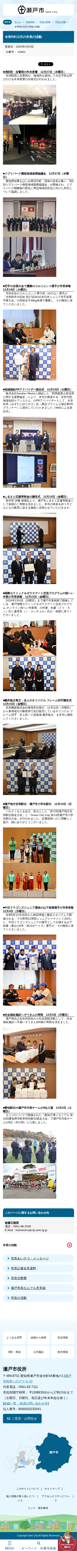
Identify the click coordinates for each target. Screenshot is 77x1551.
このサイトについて (27, 1488)
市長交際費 (19, 1278)
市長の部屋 (44, 22)
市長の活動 (60, 22)
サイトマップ (52, 1488)
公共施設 (38, 1351)
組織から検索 (38, 1337)
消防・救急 (14, 1351)
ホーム (17, 22)
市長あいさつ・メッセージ (30, 1258)
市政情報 (30, 22)
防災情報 (63, 1337)
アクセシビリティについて (56, 1498)
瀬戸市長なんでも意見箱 (28, 1288)
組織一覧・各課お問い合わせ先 (26, 1403)
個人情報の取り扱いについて (20, 1498)
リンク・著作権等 (38, 1508)
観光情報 (63, 1351)
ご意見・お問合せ (24, 1418)
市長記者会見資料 (23, 1268)
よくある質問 (14, 1337)
